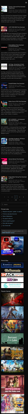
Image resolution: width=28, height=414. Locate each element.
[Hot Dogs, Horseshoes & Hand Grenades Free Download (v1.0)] (4, 66)
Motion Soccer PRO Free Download (17, 101)
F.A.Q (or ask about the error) (10, 214)
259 (16, 200)
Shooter (11, 69)
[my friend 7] (12, 285)
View (12, 298)
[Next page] (20, 200)
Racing (10, 50)
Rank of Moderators (7, 216)
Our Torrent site (6, 225)
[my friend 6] (12, 279)
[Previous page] (4, 197)
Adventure (12, 123)
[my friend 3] (12, 274)
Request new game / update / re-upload (12, 211)
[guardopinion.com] (12, 265)
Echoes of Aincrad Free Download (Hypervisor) (17, 7)
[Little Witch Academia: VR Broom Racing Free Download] (4, 140)
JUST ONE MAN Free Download (17, 27)
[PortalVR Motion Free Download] (4, 85)
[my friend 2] (12, 270)
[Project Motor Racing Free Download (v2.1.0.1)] (4, 179)
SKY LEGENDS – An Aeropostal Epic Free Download (17, 119)
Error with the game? (8, 223)
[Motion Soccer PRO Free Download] (4, 103)
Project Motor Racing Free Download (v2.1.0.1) (18, 177)
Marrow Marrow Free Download (16, 159)
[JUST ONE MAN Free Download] (4, 29)
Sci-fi (10, 163)
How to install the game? (9, 221)
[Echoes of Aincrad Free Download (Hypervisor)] (4, 9)
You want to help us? (8, 218)
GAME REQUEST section (8, 232)
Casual (10, 104)
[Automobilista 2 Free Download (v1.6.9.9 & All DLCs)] (4, 47)
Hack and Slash (22, 12)
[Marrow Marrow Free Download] (4, 161)
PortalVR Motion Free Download (16, 83)
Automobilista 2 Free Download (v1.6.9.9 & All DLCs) (16, 45)
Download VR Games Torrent (17, 30)
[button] (26, 2)
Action (24, 9)
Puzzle (16, 124)
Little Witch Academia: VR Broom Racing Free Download (17, 139)
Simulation (16, 50)
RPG (2, 13)
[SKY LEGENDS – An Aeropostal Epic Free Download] (4, 121)
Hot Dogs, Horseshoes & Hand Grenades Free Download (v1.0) (16, 64)
